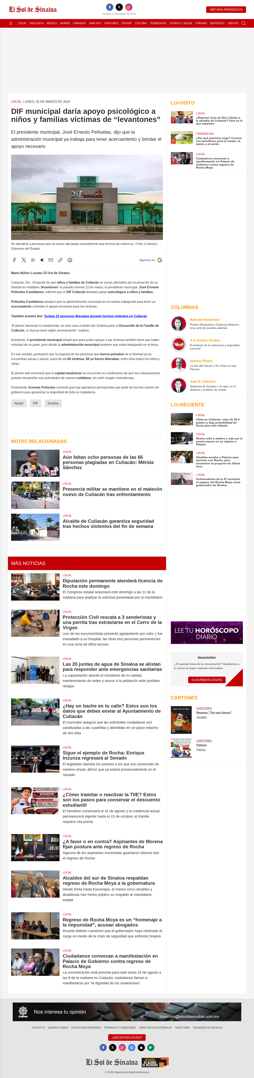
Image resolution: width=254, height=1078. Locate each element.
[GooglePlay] (150, 1047)
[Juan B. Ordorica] (179, 385)
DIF (35, 403)
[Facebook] (109, 7)
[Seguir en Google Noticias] (160, 260)
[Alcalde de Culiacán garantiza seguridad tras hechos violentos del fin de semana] (35, 527)
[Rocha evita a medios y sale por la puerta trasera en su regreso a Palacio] (182, 439)
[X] (119, 7)
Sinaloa (53, 403)
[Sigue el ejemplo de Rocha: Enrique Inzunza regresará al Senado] (35, 763)
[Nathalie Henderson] (179, 323)
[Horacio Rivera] (179, 365)
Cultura (141, 23)
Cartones (111, 23)
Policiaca (37, 23)
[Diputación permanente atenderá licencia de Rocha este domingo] (35, 589)
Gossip (127, 23)
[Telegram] (41, 260)
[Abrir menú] (10, 23)
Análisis (95, 23)
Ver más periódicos (226, 9)
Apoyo (18, 403)
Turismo (201, 23)
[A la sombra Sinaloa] (179, 344)
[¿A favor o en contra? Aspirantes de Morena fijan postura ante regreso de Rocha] (35, 850)
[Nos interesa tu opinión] (127, 1012)
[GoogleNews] (131, 1047)
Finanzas (79, 23)
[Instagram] (128, 7)
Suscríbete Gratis (206, 680)
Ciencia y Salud (181, 23)
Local (22, 23)
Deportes (217, 23)
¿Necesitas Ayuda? (127, 1037)
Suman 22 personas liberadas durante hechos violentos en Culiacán (95, 316)
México (52, 23)
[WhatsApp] (33, 260)
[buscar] (243, 23)
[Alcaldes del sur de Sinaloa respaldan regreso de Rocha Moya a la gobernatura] (35, 889)
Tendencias (158, 23)
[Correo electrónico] (51, 260)
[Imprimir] (70, 260)
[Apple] (141, 1047)
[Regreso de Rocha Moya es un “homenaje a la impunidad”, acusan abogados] (35, 928)
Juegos (233, 23)
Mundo (65, 23)
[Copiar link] (60, 260)
